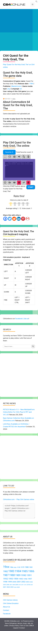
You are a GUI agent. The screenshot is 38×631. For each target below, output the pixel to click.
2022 (8, 587)
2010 (19, 584)
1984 (31, 84)
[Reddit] (14, 219)
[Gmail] (28, 219)
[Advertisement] (19, 30)
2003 (27, 582)
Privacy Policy (14, 625)
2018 (28, 584)
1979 (22, 567)
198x (11, 567)
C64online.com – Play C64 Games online (18, 499)
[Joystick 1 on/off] (19, 183)
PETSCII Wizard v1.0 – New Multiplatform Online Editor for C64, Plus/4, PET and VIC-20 (19, 412)
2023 (12, 587)
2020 (31, 584)
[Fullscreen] (5, 157)
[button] (36, 2)
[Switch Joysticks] (24, 183)
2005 (4, 584)
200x (15, 567)
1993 (10, 579)
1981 (31, 567)
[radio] (11, 204)
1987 (6, 575)
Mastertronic (16, 86)
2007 (11, 584)
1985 (25, 571)
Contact (6, 610)
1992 (5, 578)
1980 (27, 567)
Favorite (8, 152)
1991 (29, 575)
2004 (31, 582)
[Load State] (28, 157)
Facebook (6, 614)
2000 (14, 582)
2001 (19, 582)
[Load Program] (10, 183)
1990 (23, 575)
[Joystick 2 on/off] (28, 183)
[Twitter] (10, 219)
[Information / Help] (5, 183)
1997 (30, 579)
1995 (20, 579)
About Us (6, 607)
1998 (5, 582)
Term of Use (24, 625)
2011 (22, 584)
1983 (11, 571)
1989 (17, 575)
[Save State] (24, 157)
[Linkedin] (19, 219)
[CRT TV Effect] (10, 157)
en (21, 89)
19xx (6, 567)
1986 (31, 571)
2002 (23, 582)
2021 (4, 587)
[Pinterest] (23, 219)
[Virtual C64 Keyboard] (14, 183)
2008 (13, 584)
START (30, 187)
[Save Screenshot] (14, 157)
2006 (7, 584)
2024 (15, 587)
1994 (16, 579)
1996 (25, 579)
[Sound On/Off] (19, 157)
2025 (18, 587)
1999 (9, 582)
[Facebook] (5, 219)
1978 (18, 567)
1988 (12, 575)
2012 (25, 584)
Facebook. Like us (22, 319)
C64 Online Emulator (11, 603)
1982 (5, 571)
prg (8, 89)
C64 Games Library (10, 600)
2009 (16, 584)
